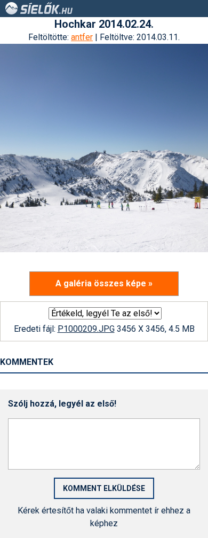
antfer (82, 37)
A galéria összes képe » (104, 283)
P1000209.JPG (86, 329)
